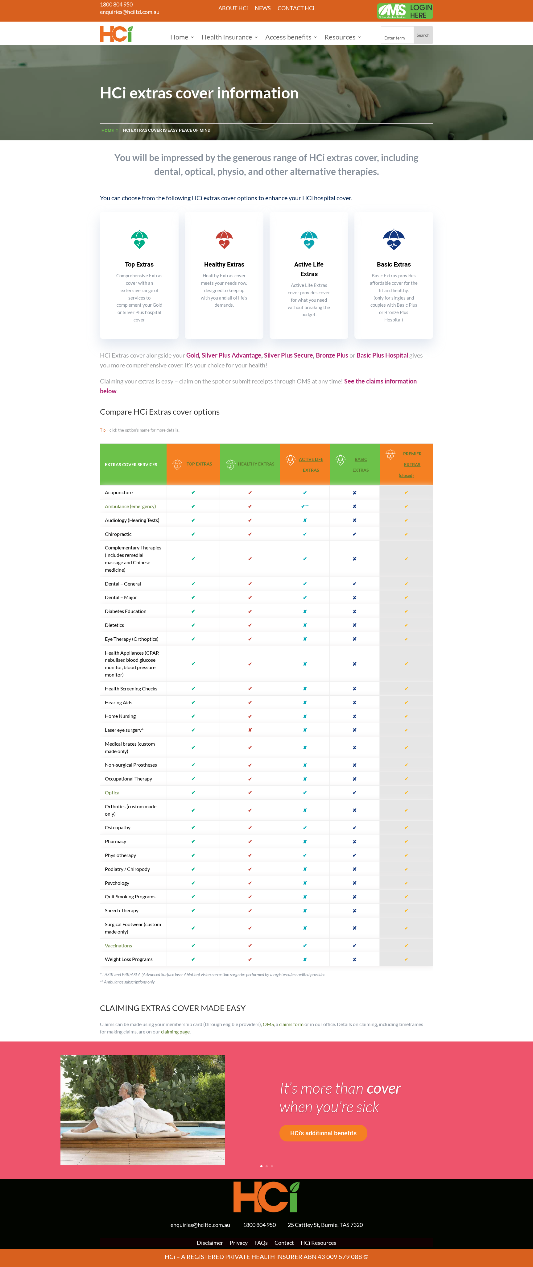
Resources (340, 38)
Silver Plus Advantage (231, 355)
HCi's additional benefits (323, 1133)
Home (179, 38)
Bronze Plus (332, 355)
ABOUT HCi (233, 8)
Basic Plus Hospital (382, 355)
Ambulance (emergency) (130, 506)
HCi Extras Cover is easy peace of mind (166, 130)
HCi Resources (318, 1243)
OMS (268, 1024)
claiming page (175, 1031)
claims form (291, 1024)
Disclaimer (210, 1243)
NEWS (263, 8)
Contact (284, 1243)
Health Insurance (226, 38)
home (107, 130)
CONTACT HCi (296, 8)
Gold (192, 355)
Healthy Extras (224, 264)
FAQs (261, 1243)
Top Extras (139, 264)
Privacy (239, 1243)
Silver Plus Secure (288, 355)
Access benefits (288, 38)
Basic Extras (394, 264)
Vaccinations (118, 945)
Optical (113, 792)
